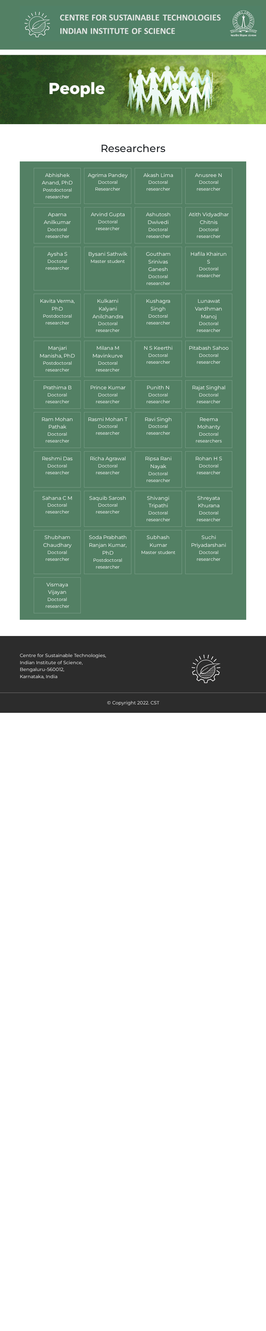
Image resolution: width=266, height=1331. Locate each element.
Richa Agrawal (108, 458)
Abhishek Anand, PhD (57, 179)
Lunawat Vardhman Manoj (208, 309)
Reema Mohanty (208, 423)
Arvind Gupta (108, 214)
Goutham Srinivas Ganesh (158, 262)
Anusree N (208, 175)
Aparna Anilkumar (57, 218)
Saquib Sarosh (107, 498)
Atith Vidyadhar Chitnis (209, 218)
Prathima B (57, 387)
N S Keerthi (158, 348)
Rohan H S (208, 458)
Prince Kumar (108, 387)
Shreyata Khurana (208, 502)
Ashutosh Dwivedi (158, 218)
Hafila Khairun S (208, 258)
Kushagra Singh (158, 305)
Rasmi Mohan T (107, 419)
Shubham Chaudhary (57, 541)
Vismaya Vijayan (57, 588)
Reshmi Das (57, 458)
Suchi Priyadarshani (208, 541)
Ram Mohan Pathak (57, 423)
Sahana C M (57, 498)
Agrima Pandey (108, 175)
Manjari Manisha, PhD (57, 352)
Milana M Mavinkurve (107, 352)
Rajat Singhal (208, 387)
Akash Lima (158, 175)
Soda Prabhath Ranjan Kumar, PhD (108, 545)
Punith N (158, 387)
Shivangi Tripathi (158, 502)
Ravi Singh (158, 419)
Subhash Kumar (158, 541)
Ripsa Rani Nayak (158, 462)
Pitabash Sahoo (209, 348)
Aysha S (57, 254)
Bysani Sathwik (107, 254)
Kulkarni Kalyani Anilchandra (107, 309)
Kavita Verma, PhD (57, 305)
